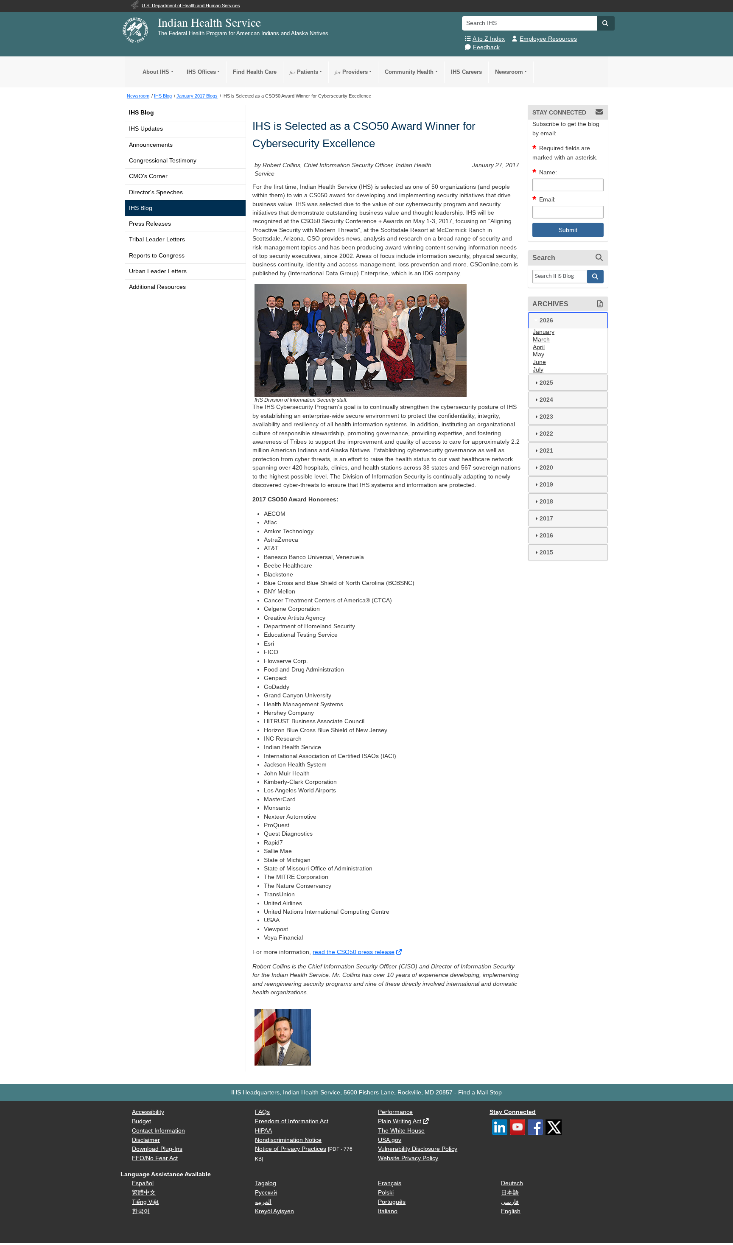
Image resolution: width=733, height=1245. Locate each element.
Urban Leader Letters (158, 271)
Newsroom (509, 72)
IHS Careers (466, 72)
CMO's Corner (148, 176)
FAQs (262, 1112)
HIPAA (263, 1130)
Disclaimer (146, 1140)
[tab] (568, 320)
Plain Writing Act (399, 1121)
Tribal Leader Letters (157, 239)
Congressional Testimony (162, 160)
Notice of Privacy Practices (290, 1149)
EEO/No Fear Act (155, 1158)
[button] (606, 23)
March (541, 339)
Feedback (486, 47)
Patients (304, 72)
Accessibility (148, 1112)
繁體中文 (144, 1192)
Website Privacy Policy (408, 1158)
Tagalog (265, 1183)
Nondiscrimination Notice (288, 1140)
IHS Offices (201, 72)
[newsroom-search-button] (595, 276)
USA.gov (389, 1140)
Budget (141, 1121)
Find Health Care (255, 72)
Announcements (151, 145)
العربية (263, 1202)
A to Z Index (489, 39)
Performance (395, 1112)
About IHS (156, 72)
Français (389, 1183)
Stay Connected (513, 1112)
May (538, 354)
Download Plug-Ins (157, 1149)
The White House (401, 1130)
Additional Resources (157, 287)
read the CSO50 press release (353, 952)
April (539, 347)
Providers (351, 72)
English (510, 1211)
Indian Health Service (209, 22)
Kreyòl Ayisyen (274, 1211)
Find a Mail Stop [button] (480, 1092)
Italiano (387, 1211)
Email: (547, 199)
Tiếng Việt (145, 1202)
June (539, 362)
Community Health (409, 72)
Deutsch (512, 1183)
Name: (548, 172)
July (538, 370)
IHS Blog (141, 112)
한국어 (141, 1211)
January (543, 332)
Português (392, 1202)
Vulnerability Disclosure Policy (417, 1149)
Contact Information (158, 1130)
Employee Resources (548, 39)
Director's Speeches (156, 192)
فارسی (510, 1202)
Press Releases (150, 224)
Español (143, 1183)
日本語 (510, 1192)
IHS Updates (146, 129)
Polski (386, 1192)
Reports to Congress (157, 255)
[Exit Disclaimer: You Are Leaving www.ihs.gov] (399, 952)
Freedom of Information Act (291, 1121)
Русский (266, 1192)
